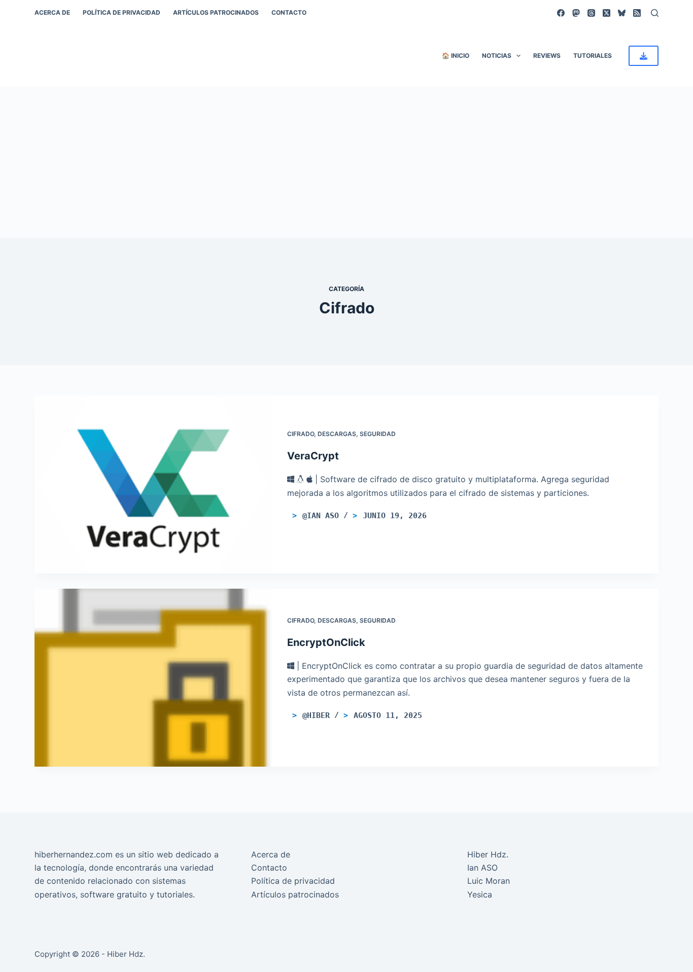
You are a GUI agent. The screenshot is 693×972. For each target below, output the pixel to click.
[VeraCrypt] (153, 484)
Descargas (337, 434)
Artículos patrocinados (216, 12)
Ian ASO (482, 867)
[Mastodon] (576, 13)
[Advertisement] (346, 162)
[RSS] (637, 13)
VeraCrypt (313, 456)
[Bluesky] (622, 13)
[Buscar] (655, 13)
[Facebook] (561, 13)
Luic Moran (488, 881)
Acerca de (52, 12)
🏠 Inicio (455, 55)
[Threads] (591, 13)
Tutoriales (592, 55)
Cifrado (300, 434)
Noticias (496, 55)
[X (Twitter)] (606, 13)
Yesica (479, 894)
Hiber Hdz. (487, 854)
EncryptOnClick (326, 642)
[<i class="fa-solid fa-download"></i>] (644, 56)
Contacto (288, 12)
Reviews (547, 55)
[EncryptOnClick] (153, 678)
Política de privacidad (121, 12)
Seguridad (378, 434)
